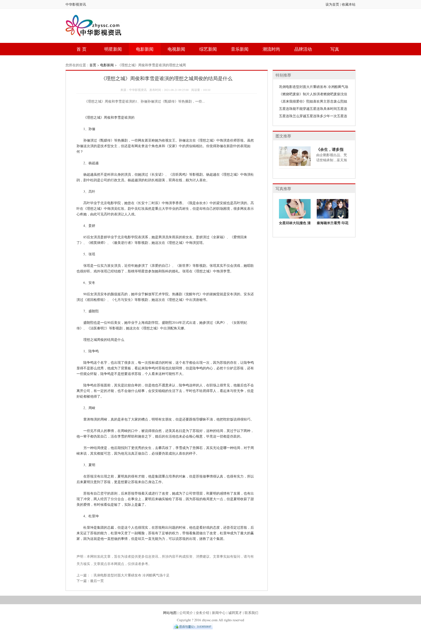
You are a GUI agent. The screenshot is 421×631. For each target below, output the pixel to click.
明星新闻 (113, 49)
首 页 (81, 49)
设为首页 (332, 4)
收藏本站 (348, 4)
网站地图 (170, 612)
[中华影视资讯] (94, 33)
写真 (334, 49)
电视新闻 (176, 49)
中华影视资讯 (76, 4)
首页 (92, 65)
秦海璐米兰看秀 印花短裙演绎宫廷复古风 (332, 224)
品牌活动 (303, 49)
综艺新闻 (208, 49)
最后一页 (97, 580)
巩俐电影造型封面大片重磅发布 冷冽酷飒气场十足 (132, 575)
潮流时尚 (271, 49)
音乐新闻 (240, 49)
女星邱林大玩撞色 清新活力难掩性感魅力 (295, 224)
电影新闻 (144, 49)
